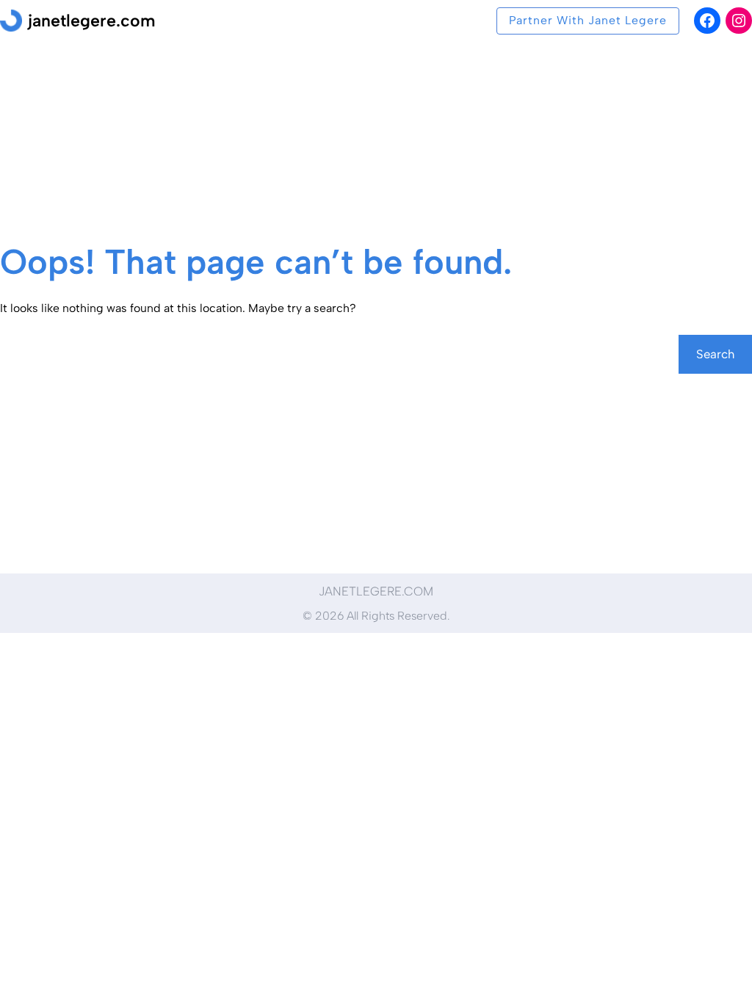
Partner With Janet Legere (588, 20)
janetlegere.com (92, 20)
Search (715, 354)
